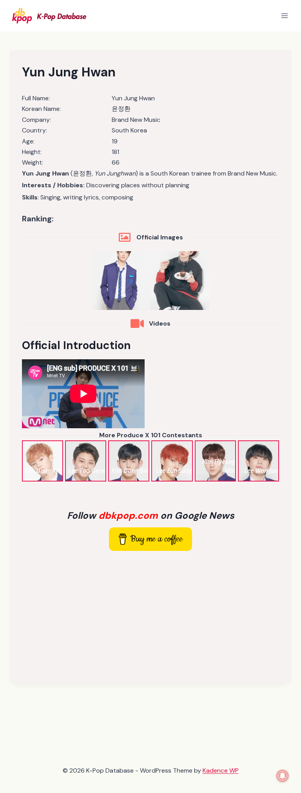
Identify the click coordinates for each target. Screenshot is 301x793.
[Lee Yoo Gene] (85, 461)
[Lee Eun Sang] (172, 461)
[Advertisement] (150, 615)
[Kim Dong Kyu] (42, 461)
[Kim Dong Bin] (129, 461)
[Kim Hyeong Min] (215, 461)
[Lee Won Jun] (258, 461)
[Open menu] (284, 15)
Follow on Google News (150, 515)
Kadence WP (221, 770)
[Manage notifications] (282, 775)
